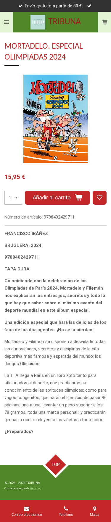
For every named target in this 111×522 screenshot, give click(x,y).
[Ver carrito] (104, 22)
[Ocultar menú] (6, 22)
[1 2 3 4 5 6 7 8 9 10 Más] (13, 198)
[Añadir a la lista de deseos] (100, 198)
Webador (35, 488)
